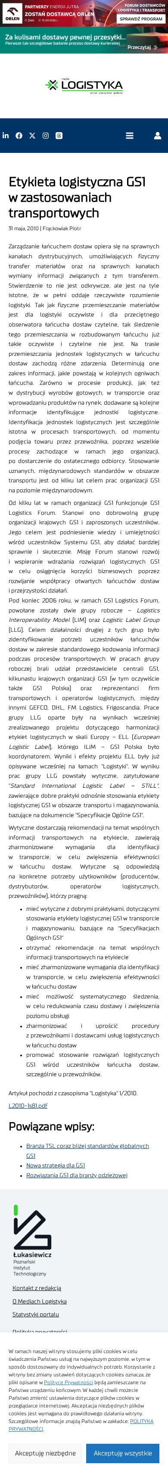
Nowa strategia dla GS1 (55, 1166)
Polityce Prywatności (68, 1382)
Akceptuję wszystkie (123, 1453)
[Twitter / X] (32, 135)
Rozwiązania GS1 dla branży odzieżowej (77, 1176)
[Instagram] (45, 135)
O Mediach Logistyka (39, 1302)
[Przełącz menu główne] (129, 136)
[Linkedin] (5, 135)
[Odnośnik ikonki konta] (157, 135)
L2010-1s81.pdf (28, 1106)
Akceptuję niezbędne (45, 1453)
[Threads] (59, 135)
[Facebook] (19, 135)
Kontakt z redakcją (36, 1288)
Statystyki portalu (35, 1315)
